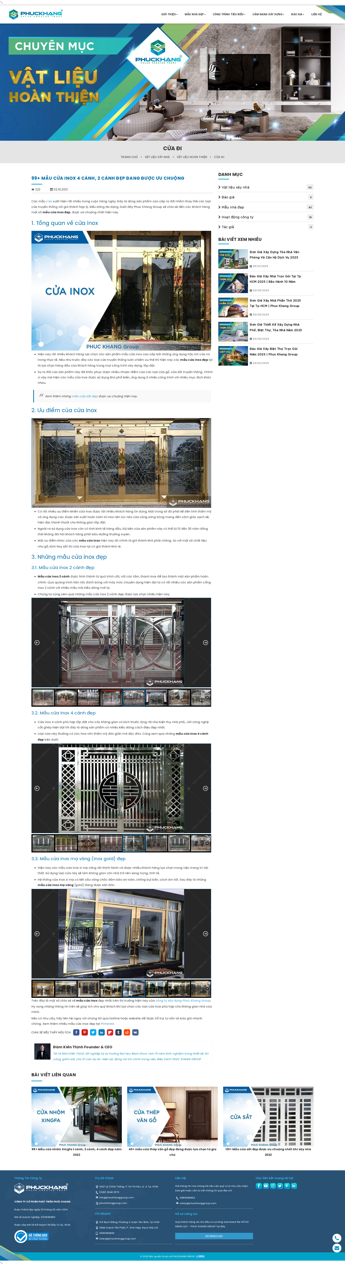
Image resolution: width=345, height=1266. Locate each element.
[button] (37, 642)
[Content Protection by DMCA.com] (200, 1256)
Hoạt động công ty (237, 217)
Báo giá (228, 197)
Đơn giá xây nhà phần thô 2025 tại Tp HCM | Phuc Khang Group (275, 302)
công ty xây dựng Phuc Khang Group (183, 1000)
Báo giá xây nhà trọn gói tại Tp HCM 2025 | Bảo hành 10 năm (275, 278)
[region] (122, 652)
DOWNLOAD (214, 1236)
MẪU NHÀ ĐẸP (194, 14)
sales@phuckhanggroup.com (198, 1203)
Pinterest (107, 1024)
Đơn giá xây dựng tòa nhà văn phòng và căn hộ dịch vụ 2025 (274, 254)
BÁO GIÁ (296, 14)
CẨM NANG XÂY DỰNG (267, 14)
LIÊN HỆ (316, 14)
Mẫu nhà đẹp (232, 207)
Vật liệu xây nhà (235, 187)
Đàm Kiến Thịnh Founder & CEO (82, 1047)
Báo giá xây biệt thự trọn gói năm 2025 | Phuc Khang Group (274, 351)
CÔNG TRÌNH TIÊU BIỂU (228, 14)
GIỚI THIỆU (168, 14)
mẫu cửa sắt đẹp (85, 396)
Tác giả (227, 227)
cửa (49, 201)
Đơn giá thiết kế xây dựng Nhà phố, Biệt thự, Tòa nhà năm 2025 (276, 327)
